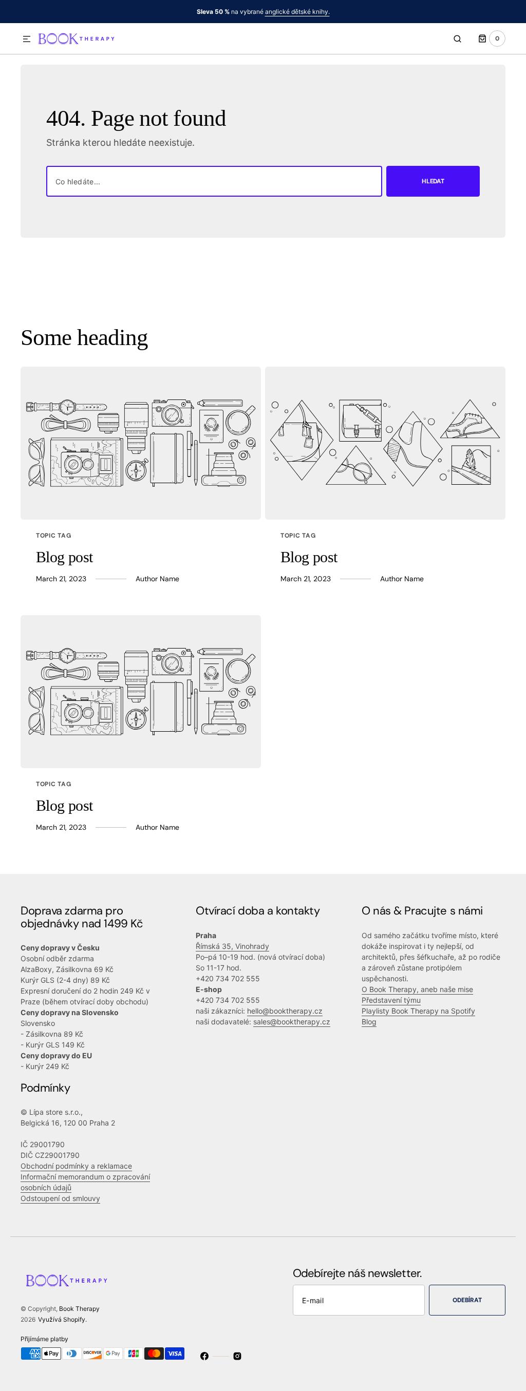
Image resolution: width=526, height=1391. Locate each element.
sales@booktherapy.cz (291, 1021)
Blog (369, 1021)
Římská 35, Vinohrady (232, 946)
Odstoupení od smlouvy (60, 1198)
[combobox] (214, 181)
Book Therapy (79, 1308)
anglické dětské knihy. (297, 11)
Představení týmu (391, 1000)
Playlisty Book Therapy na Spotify (418, 1010)
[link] (141, 443)
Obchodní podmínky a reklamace (76, 1165)
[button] (26, 39)
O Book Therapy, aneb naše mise (417, 989)
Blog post (64, 556)
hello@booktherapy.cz (285, 1010)
